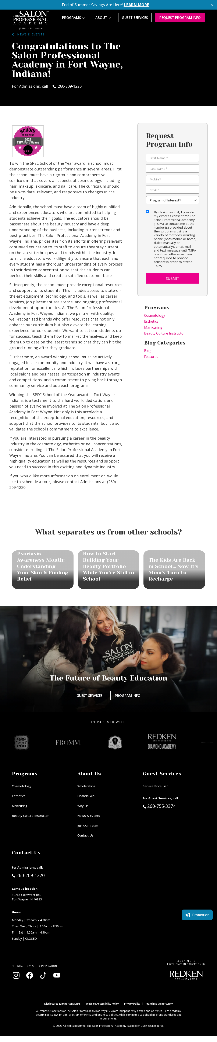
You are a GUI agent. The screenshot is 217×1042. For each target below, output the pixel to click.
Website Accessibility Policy (102, 1003)
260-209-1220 (30, 875)
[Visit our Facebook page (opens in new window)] (29, 975)
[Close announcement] (212, 5)
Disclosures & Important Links (62, 1003)
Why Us (83, 806)
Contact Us (85, 835)
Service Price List (155, 786)
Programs (71, 17)
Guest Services (135, 17)
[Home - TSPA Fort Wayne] (31, 18)
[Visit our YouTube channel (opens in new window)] (57, 975)
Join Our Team (87, 825)
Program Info (127, 695)
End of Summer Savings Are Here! (105, 4)
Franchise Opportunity (159, 1003)
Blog (148, 350)
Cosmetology (154, 315)
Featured (151, 356)
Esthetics (151, 321)
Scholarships (86, 786)
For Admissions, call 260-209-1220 (47, 86)
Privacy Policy (132, 1003)
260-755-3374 (170, 806)
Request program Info (180, 17)
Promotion (200, 915)
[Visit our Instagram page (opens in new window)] (16, 975)
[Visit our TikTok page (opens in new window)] (43, 975)
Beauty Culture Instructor (164, 333)
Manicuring (153, 327)
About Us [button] (89, 774)
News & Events (29, 34)
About (101, 17)
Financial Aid (86, 796)
